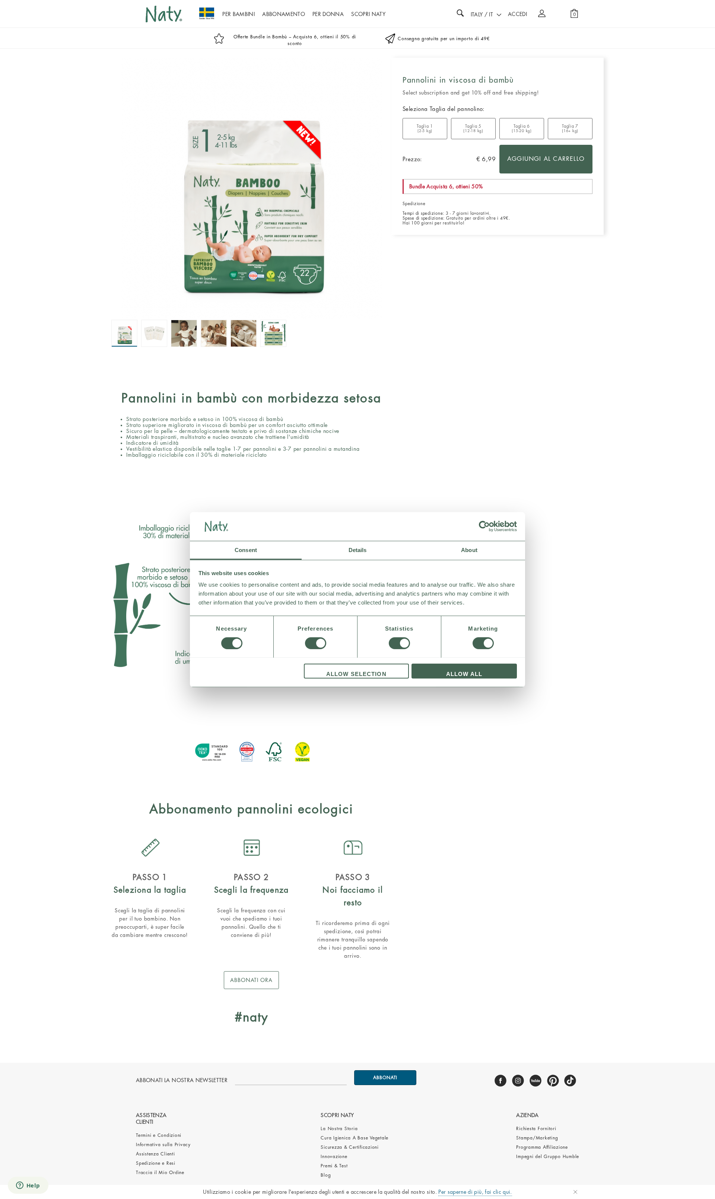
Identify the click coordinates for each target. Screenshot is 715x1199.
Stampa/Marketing (537, 1138)
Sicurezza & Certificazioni (350, 1147)
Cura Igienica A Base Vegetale (354, 1138)
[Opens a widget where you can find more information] (27, 1186)
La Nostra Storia (339, 1128)
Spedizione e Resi (155, 1163)
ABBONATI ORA (251, 980)
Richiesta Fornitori (536, 1128)
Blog (326, 1175)
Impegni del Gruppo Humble (547, 1156)
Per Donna (328, 14)
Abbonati (385, 1077)
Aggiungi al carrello (546, 159)
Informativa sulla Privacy (163, 1144)
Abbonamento (283, 14)
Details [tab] (358, 549)
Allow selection (356, 673)
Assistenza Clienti (155, 1154)
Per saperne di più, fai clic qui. (475, 1192)
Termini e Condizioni (158, 1135)
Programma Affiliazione (542, 1147)
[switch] (315, 643)
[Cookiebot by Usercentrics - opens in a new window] (484, 526)
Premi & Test (334, 1166)
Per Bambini (238, 14)
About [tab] (469, 549)
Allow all (464, 673)
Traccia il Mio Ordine (160, 1172)
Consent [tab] (246, 549)
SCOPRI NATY (368, 14)
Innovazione (334, 1156)
